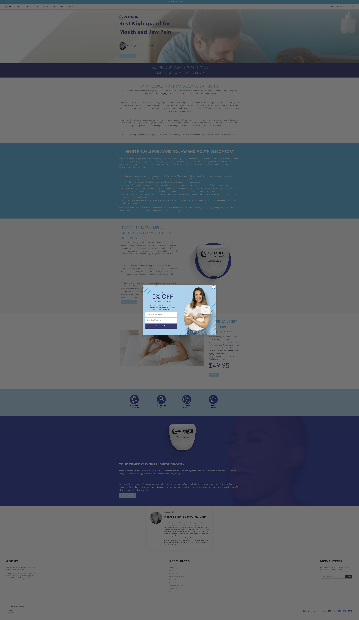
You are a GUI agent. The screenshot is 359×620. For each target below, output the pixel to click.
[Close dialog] (213, 287)
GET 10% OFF (161, 326)
